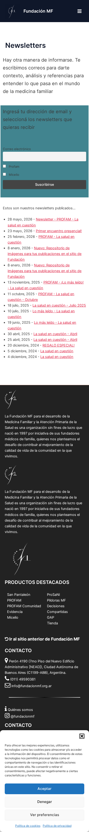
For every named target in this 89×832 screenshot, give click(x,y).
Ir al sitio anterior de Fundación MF (44, 638)
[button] (82, 736)
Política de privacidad (57, 825)
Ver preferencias (44, 814)
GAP (50, 617)
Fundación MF (38, 11)
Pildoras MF (56, 600)
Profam (13, 166)
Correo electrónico (17, 149)
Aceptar (44, 788)
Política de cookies (27, 825)
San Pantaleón (18, 594)
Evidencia (15, 612)
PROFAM (14, 600)
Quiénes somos (20, 710)
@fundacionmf (22, 716)
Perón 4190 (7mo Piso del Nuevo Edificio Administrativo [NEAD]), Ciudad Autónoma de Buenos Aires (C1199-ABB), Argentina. (41, 667)
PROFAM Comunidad (24, 606)
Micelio (13, 174)
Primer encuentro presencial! (59, 231)
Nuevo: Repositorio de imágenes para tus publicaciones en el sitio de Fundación (44, 254)
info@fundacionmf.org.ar (31, 686)
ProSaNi (53, 594)
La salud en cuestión (56, 351)
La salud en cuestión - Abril (55, 334)
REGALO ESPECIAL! (58, 345)
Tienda (52, 623)
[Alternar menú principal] (79, 11)
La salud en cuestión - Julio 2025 (59, 305)
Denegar (44, 801)
